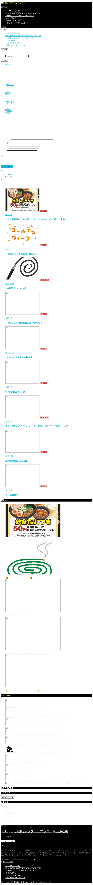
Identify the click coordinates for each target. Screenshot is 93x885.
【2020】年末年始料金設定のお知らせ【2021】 (33, 762)
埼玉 (56, 831)
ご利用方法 (10, 816)
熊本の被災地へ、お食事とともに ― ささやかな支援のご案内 (34, 540)
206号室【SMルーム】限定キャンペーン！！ (32, 707)
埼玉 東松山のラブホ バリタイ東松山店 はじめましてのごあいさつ (59, 783)
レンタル (9, 819)
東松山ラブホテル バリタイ (25, 882)
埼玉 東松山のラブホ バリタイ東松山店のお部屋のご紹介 (38, 735)
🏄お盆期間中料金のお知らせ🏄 (22, 578)
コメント (5, 139)
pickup (5, 831)
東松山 (63, 831)
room (12, 832)
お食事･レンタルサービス (19, 16)
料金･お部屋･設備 (23, 13)
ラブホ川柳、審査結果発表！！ (27, 781)
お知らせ (9, 812)
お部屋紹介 (10, 814)
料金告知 (9, 821)
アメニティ (10, 807)
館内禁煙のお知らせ (22, 771)
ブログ (10, 18)
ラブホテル (44, 831)
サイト (3, 151)
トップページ (12, 11)
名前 (4, 143)
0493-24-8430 (8, 862)
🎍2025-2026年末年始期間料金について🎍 (26, 691)
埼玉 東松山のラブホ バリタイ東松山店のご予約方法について (40, 753)
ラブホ (32, 831)
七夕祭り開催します (17, 615)
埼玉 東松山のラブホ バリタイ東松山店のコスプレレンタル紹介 (41, 716)
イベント (9, 809)
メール (5, 147)
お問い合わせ (15, 23)
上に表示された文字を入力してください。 (18, 160)
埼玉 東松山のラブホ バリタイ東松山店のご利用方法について (40, 725)
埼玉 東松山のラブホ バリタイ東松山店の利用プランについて (40, 744)
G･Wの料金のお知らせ (19, 653)
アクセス (12, 20)
